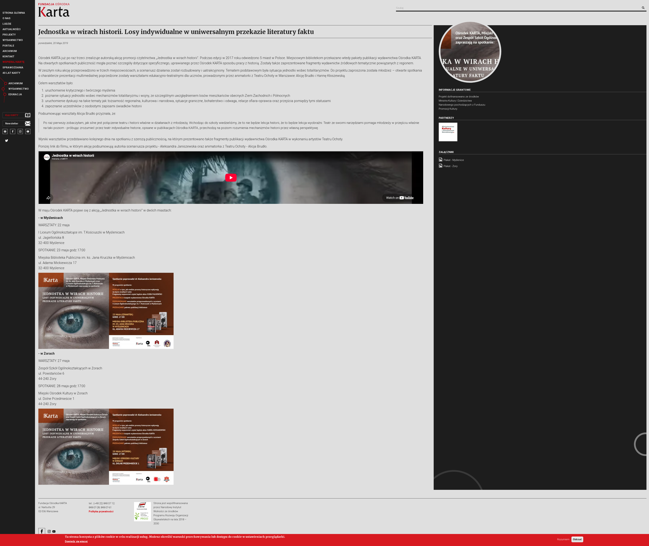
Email (5, 131)
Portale (8, 45)
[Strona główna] (54, 10)
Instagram (20, 131)
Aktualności (11, 29)
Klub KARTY (11, 115)
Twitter (6, 140)
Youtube (27, 131)
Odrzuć (577, 539)
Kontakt (8, 56)
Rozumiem (563, 539)
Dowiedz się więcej (76, 541)
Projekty (9, 34)
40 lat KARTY (11, 72)
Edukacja (15, 94)
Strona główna (14, 12)
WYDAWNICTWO (13, 40)
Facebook (12, 131)
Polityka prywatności (101, 511)
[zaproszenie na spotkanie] (470, 51)
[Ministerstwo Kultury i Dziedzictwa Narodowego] (448, 132)
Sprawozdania (13, 67)
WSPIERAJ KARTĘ (13, 61)
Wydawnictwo (18, 88)
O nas (6, 18)
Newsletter (11, 123)
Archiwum (10, 51)
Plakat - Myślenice (454, 160)
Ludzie (7, 23)
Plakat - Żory (451, 166)
